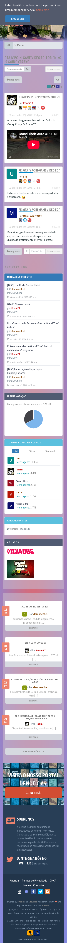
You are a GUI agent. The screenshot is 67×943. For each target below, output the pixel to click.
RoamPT (15, 308)
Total (15, 451)
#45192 (56, 187)
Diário (31, 451)
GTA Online (16, 292)
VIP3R (19, 492)
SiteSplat (33, 901)
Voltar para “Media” (17, 266)
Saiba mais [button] (42, 10)
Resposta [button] (14, 79)
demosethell (18, 289)
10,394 (33, 462)
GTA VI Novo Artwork (18, 304)
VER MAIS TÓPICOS (33, 751)
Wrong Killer (22, 481)
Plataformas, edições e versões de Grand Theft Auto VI (35, 680)
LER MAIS (33, 627)
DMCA (52, 880)
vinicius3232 (22, 504)
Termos (27, 885)
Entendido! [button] (17, 18)
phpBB (21, 901)
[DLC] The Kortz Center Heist (23, 285)
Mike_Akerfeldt (32, 216)
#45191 (56, 115)
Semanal (50, 451)
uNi (17, 458)
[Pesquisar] (27, 69)
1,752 (33, 496)
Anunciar (15, 880)
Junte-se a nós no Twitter (32, 860)
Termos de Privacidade (34, 880)
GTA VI (14, 312)
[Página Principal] (8, 45)
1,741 (33, 507)
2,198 (33, 484)
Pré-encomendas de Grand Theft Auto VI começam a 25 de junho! (35, 717)
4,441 (33, 473)
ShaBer (14, 529)
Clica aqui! (33, 792)
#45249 (56, 227)
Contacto (38, 885)
